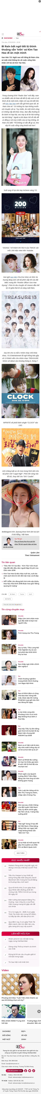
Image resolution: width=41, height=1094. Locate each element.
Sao (17, 38)
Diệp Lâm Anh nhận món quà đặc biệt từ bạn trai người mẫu (28, 621)
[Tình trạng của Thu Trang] (9, 635)
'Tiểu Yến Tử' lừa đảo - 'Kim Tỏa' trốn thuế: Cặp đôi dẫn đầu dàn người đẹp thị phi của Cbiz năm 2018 (21, 568)
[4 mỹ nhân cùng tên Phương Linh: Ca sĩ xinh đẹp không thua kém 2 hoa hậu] (9, 714)
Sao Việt (14, 962)
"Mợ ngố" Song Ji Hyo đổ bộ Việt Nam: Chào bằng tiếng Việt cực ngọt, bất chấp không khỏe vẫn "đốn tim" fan (28, 828)
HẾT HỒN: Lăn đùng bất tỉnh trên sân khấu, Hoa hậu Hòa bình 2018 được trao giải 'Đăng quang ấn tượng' (21, 583)
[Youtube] (29, 1070)
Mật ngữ (6, 1039)
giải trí (33, 954)
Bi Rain (12, 594)
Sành (23, 1039)
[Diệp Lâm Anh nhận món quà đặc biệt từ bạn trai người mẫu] (9, 620)
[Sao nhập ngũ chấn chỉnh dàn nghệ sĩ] (9, 666)
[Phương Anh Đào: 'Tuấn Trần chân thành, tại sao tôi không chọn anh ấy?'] (20, 984)
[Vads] (40, 31)
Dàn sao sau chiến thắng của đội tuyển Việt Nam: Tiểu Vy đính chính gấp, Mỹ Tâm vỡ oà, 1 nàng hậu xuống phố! (28, 809)
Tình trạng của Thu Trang (28, 633)
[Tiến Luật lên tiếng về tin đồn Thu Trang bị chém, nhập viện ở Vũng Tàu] (9, 792)
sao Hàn (13, 277)
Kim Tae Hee (10, 104)
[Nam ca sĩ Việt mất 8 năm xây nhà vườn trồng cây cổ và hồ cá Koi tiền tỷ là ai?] (9, 747)
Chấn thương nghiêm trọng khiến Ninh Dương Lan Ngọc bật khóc (28, 681)
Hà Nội (4, 1075)
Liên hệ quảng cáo (14, 1071)
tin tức (19, 939)
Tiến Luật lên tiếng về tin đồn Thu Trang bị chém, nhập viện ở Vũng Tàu (28, 792)
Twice (22, 594)
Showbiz (8, 38)
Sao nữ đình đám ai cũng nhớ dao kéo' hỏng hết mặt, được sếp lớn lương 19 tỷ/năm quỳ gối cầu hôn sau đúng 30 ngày (28, 697)
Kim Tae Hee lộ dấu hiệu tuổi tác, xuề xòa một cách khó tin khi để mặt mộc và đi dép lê (21, 576)
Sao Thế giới (18, 539)
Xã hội (24, 1035)
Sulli (30, 594)
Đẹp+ (23, 1031)
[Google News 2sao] (12, 606)
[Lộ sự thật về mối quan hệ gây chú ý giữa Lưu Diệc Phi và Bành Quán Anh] (9, 844)
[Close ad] (40, 1)
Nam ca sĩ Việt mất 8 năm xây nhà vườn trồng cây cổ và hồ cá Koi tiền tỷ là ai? (28, 747)
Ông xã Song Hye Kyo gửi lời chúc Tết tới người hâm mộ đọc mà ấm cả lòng (20, 544)
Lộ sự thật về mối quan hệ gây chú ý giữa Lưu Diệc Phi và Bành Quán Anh (28, 845)
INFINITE (8, 599)
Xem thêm (20, 853)
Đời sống (6, 1035)
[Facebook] (25, 1070)
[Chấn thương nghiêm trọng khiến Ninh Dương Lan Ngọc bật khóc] (9, 680)
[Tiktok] (33, 1070)
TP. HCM (4, 1081)
